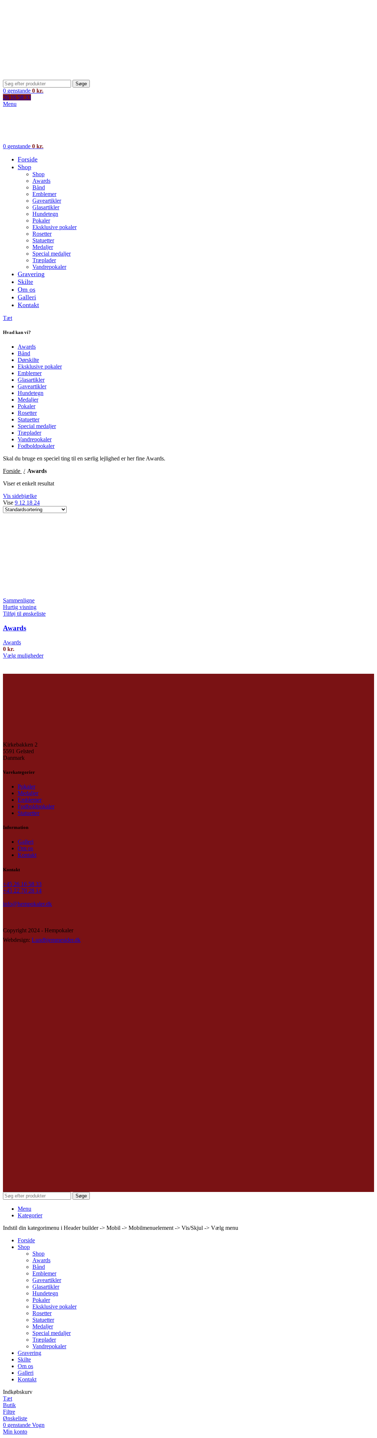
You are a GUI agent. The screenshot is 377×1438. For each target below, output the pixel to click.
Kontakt (27, 855)
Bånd (38, 187)
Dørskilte (28, 360)
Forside (12, 471)
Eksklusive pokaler (54, 227)
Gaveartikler (46, 200)
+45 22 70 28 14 (22, 890)
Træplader (44, 260)
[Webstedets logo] (49, 76)
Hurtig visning (19, 607)
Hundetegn (45, 214)
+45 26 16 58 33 (22, 884)
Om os (25, 848)
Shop (38, 174)
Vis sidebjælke (20, 496)
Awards (41, 181)
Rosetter (42, 234)
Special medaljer (51, 253)
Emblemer (44, 194)
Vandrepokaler (49, 267)
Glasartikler (45, 207)
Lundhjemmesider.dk (56, 940)
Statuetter (43, 240)
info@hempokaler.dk (27, 904)
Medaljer (42, 247)
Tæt (7, 318)
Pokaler (41, 220)
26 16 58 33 (17, 97)
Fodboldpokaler (36, 446)
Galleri (26, 842)
